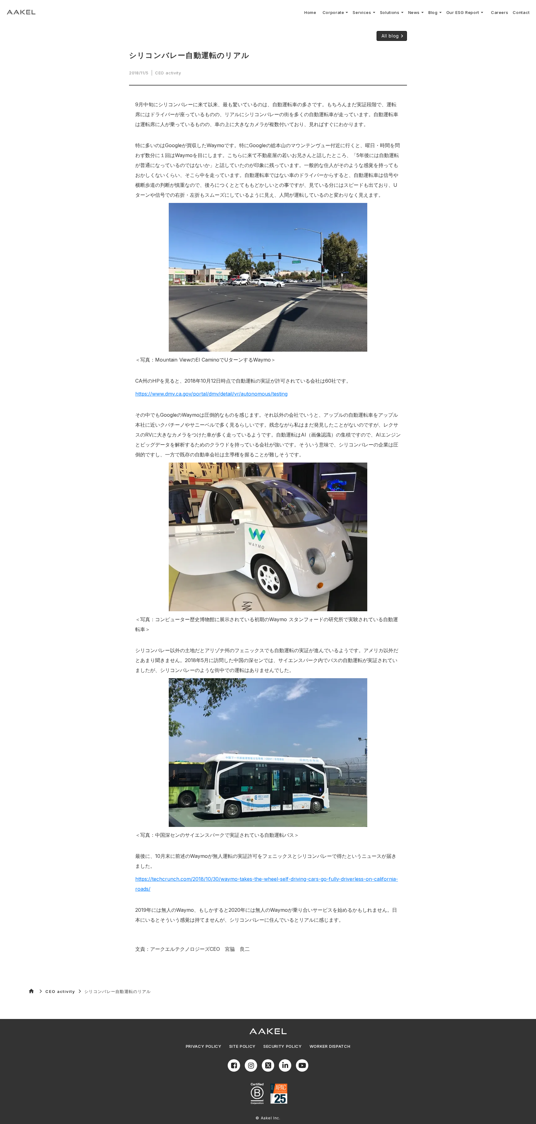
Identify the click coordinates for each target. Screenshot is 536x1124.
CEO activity (60, 991)
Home (310, 12)
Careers (499, 12)
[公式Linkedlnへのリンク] (285, 1065)
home (31, 991)
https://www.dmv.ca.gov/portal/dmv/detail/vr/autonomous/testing (211, 394)
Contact (521, 12)
